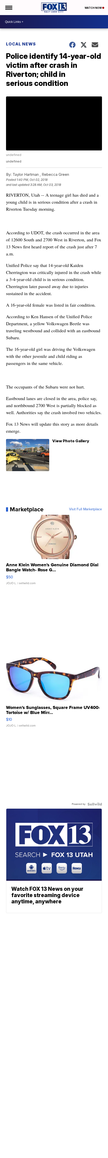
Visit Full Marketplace (85, 509)
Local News (21, 43)
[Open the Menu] (8, 7)
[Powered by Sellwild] (94, 804)
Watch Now (93, 7)
